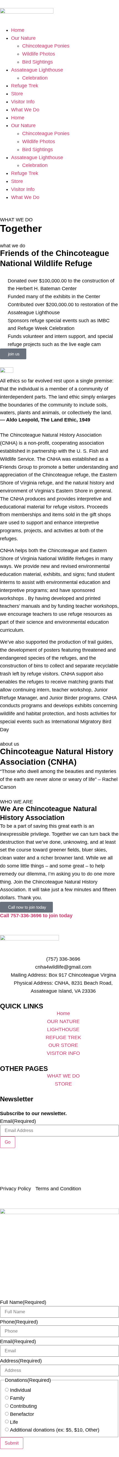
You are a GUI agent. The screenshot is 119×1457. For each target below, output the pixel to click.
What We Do (25, 109)
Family (17, 1398)
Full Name (23, 1302)
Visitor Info (23, 101)
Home (17, 30)
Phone (19, 1321)
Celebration (35, 78)
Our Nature (23, 38)
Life (14, 1422)
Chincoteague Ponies (45, 46)
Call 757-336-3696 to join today (36, 915)
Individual (20, 1390)
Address (21, 1360)
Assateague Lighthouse (37, 70)
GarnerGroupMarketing (78, 1181)
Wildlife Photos (38, 54)
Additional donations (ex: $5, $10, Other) (54, 1429)
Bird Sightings (37, 62)
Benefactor (22, 1414)
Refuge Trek (24, 85)
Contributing (23, 1406)
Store (17, 93)
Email (18, 1121)
